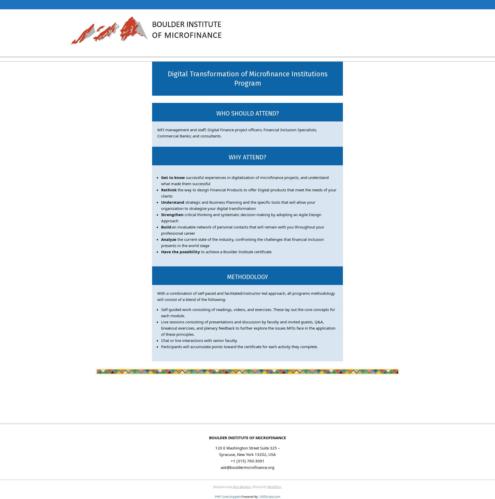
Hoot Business (242, 487)
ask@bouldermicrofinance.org (247, 467)
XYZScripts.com (270, 496)
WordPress (274, 487)
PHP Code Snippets (228, 496)
